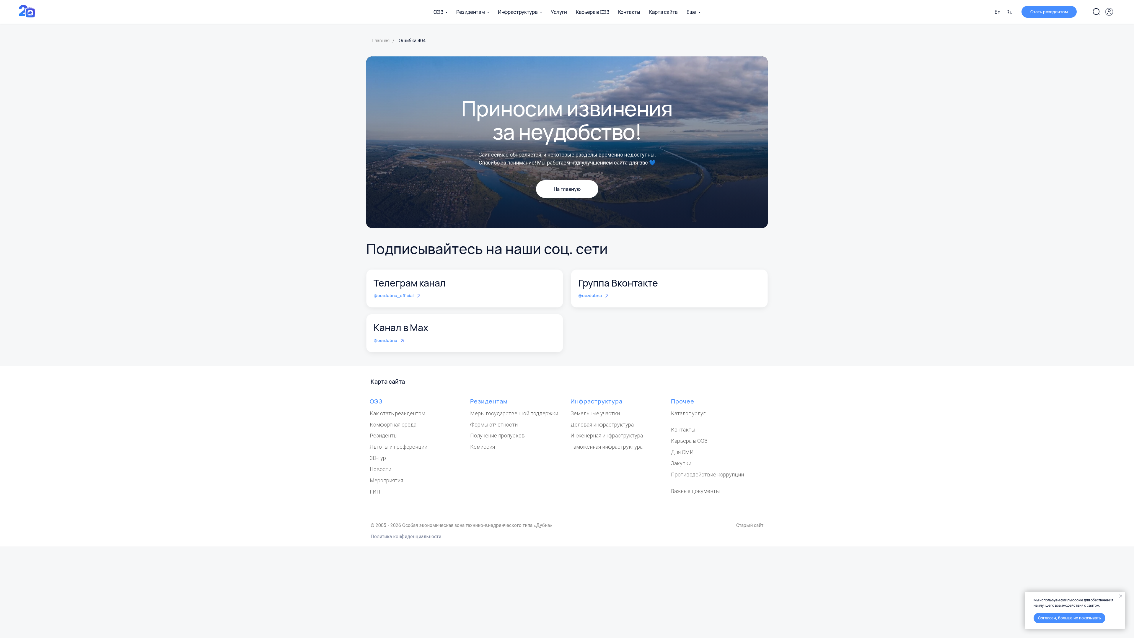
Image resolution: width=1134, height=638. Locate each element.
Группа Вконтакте (618, 282)
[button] (1049, 12)
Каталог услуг (688, 413)
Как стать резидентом (397, 413)
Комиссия (482, 447)
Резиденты (383, 435)
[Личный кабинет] (1109, 11)
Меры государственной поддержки (514, 413)
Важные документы (695, 491)
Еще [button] (692, 12)
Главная (381, 40)
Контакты (629, 12)
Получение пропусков (497, 435)
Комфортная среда (393, 424)
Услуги (559, 12)
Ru (1009, 12)
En (998, 12)
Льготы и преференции (398, 447)
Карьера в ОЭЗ (592, 12)
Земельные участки (595, 413)
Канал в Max (401, 327)
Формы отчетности (494, 424)
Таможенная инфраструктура (607, 447)
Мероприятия (386, 480)
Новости (380, 469)
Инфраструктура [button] (518, 12)
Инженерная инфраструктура (607, 435)
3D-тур (378, 458)
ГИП (375, 492)
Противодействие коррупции (707, 474)
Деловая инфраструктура (602, 424)
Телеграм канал (410, 282)
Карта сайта (663, 12)
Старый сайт (749, 525)
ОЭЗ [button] (439, 12)
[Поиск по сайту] (1096, 11)
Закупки (681, 463)
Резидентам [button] (470, 12)
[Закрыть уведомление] (1121, 596)
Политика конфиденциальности (406, 536)
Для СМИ (682, 452)
